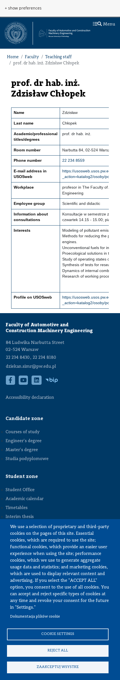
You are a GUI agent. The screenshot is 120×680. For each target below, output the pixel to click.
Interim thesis (20, 517)
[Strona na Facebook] (11, 383)
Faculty (32, 57)
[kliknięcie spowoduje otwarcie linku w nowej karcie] (15, 33)
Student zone (22, 476)
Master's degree (22, 450)
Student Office (20, 490)
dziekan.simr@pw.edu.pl (31, 366)
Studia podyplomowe (27, 459)
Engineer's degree (24, 441)
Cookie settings (57, 634)
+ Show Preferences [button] (23, 8)
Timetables (17, 508)
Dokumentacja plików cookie (35, 616)
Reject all (57, 650)
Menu (108, 24)
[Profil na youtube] (23, 383)
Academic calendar (25, 499)
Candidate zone (24, 418)
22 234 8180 (44, 357)
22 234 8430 (18, 357)
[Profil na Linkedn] (36, 383)
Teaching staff (58, 57)
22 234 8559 (73, 160)
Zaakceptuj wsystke (58, 667)
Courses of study (23, 432)
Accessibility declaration (30, 397)
